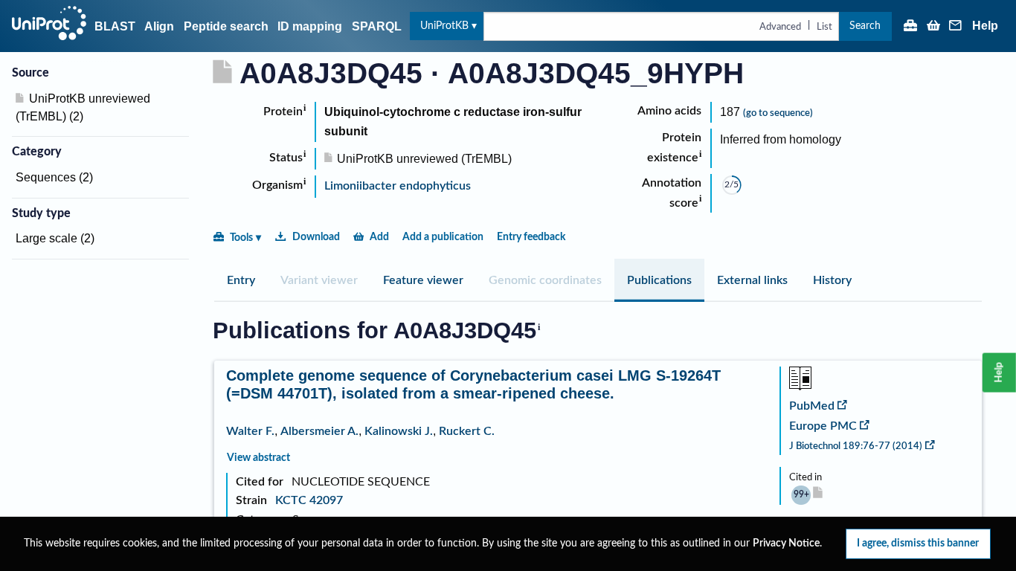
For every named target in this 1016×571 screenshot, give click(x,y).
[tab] (241, 280)
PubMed (812, 406)
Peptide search (226, 26)
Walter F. (250, 431)
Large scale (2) (55, 238)
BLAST (114, 26)
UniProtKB (444, 25)
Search (865, 25)
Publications (659, 280)
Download (316, 236)
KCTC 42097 (309, 500)
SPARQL (377, 26)
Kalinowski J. (398, 431)
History (832, 280)
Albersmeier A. (319, 431)
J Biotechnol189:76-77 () (855, 446)
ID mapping (309, 26)
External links (752, 280)
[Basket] (933, 27)
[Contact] (955, 27)
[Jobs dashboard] (910, 27)
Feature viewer (423, 280)
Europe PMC (823, 426)
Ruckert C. (467, 431)
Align (159, 26)
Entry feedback (531, 236)
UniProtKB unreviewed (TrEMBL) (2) (82, 107)
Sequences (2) (54, 177)
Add (379, 236)
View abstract (258, 457)
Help (985, 26)
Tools (241, 237)
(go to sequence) (778, 113)
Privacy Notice (786, 543)
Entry (241, 280)
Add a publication (442, 236)
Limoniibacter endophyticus (397, 186)
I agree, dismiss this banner (918, 543)
